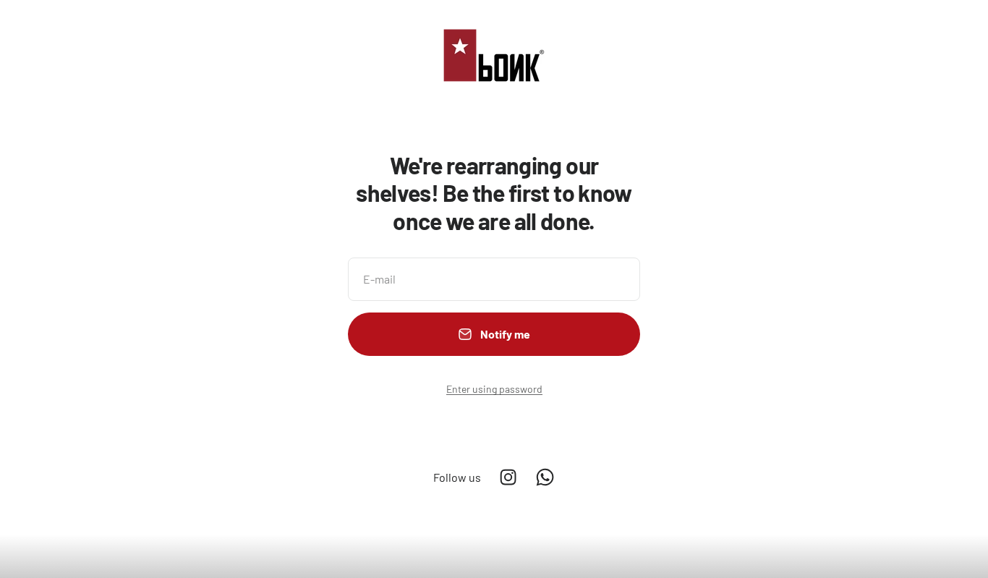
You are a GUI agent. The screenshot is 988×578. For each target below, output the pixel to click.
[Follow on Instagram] (508, 477)
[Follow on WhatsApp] (545, 477)
